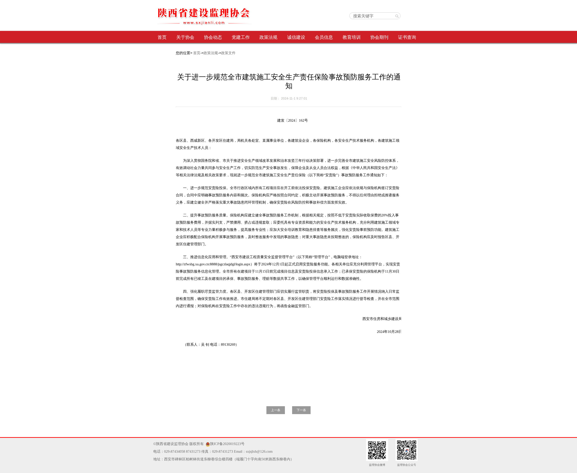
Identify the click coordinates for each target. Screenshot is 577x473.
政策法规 (211, 53)
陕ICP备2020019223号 (227, 444)
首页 (196, 53)
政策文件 (228, 53)
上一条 (275, 410)
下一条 (301, 410)
